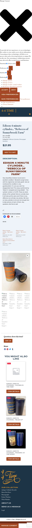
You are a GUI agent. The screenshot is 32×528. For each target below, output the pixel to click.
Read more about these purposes (12, 86)
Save (9, 398)
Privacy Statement (8, 104)
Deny (13, 90)
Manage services (7, 82)
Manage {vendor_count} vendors (12, 84)
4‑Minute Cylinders (14, 139)
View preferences (9, 94)
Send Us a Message (10, 506)
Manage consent (9, 525)
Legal (3, 510)
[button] (16, 25)
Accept (4, 90)
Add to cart (10, 152)
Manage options (7, 80)
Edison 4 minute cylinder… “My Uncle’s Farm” (8, 232)
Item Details (13, 391)
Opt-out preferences (9, 102)
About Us (6, 503)
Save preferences (9, 99)
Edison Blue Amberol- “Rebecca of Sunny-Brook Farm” (9, 240)
